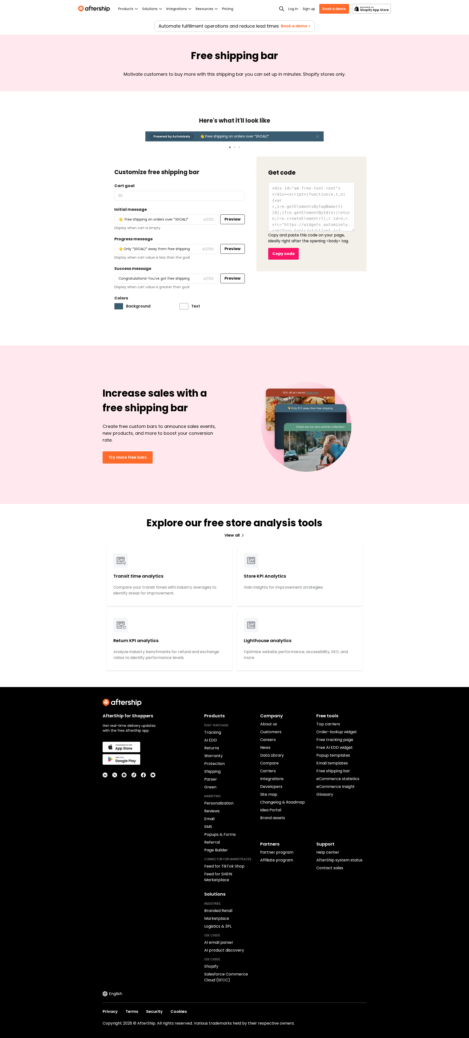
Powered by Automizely (171, 136)
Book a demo (334, 8)
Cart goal (124, 186)
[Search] (281, 8)
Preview (232, 219)
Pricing (227, 8)
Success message (132, 268)
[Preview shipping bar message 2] (234, 147)
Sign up (309, 8)
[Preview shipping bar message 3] (239, 147)
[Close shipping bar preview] (317, 136)
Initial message (130, 209)
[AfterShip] (95, 9)
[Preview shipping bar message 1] (229, 147)
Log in (293, 8)
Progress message (133, 239)
